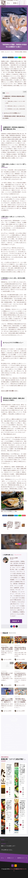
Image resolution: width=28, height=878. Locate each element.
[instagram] (14, 626)
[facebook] (11, 626)
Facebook (5, 57)
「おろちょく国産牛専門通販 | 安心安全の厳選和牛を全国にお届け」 (10, 525)
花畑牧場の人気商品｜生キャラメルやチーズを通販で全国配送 (18, 525)
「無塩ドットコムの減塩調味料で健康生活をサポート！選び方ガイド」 (7, 700)
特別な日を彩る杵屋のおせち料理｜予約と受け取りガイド (20, 649)
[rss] (15, 865)
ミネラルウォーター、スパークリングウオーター (15, 742)
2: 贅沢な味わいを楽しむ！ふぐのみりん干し (15, 106)
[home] (12, 865)
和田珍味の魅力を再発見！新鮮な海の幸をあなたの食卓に (14, 117)
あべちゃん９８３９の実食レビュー (12, 113)
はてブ (16, 57)
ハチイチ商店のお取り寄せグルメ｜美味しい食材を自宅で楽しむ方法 (8, 805)
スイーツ (9, 737)
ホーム (8, 3)
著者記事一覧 (15, 621)
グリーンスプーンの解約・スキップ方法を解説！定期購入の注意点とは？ (22, 769)
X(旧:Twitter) (10, 57)
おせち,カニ (24, 637)
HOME (2, 51)
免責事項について (20, 858)
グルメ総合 (11, 688)
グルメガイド (7, 51)
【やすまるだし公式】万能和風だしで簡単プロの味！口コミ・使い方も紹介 (8, 769)
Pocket (23, 57)
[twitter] (17, 626)
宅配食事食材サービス (22, 688)
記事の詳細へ (9, 792)
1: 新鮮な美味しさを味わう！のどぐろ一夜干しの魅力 (15, 102)
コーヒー (20, 733)
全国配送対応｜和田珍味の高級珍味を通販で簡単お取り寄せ (14, 97)
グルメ (12, 51)
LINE (20, 57)
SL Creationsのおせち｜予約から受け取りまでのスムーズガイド (20, 674)
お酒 (19, 725)
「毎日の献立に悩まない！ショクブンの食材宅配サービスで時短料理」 (20, 700)
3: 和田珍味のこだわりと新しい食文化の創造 (15, 108)
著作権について (16, 3)
